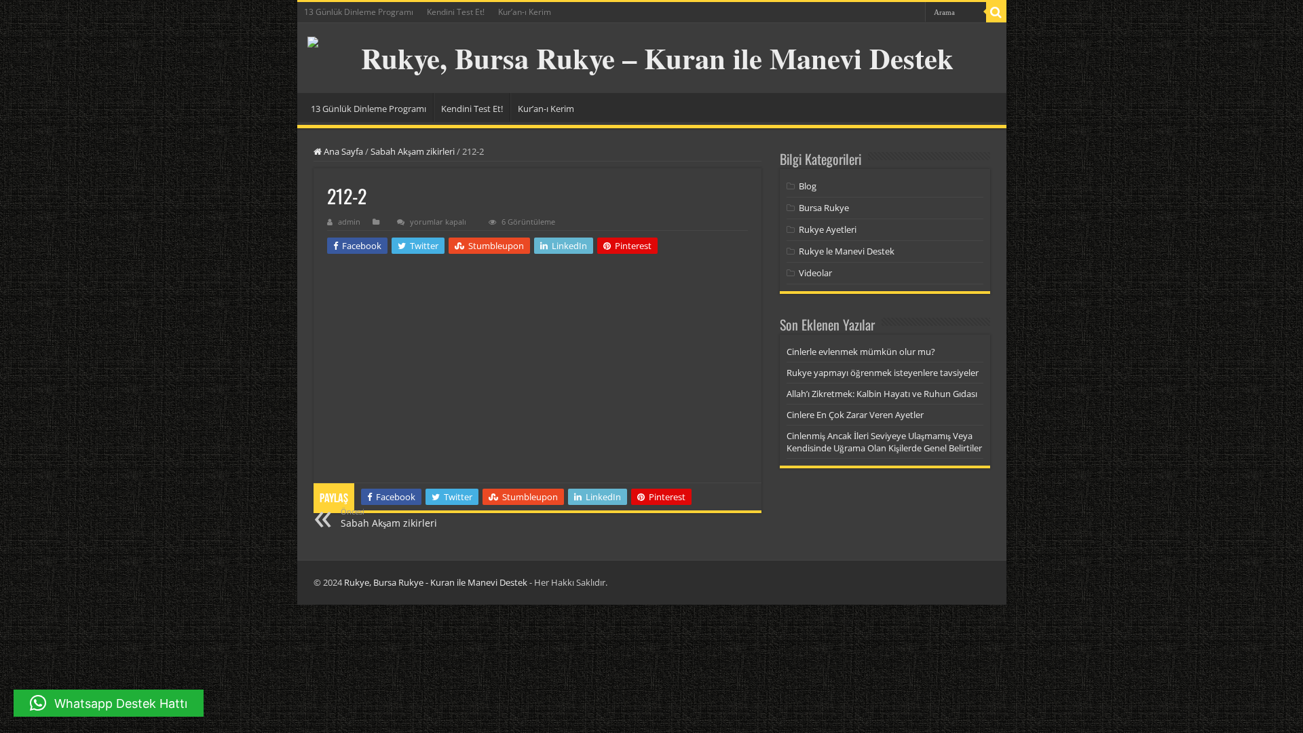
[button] (109, 703)
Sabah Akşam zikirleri (413, 151)
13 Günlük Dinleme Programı (358, 12)
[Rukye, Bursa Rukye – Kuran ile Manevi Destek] (651, 58)
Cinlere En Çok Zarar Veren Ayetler (855, 415)
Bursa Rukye (824, 208)
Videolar (815, 273)
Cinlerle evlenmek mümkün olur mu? (861, 351)
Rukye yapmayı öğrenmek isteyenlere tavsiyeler (883, 372)
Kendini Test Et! (456, 12)
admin (349, 222)
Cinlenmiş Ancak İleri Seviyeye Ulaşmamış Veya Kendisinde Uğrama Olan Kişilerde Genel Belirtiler (884, 442)
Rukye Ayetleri (827, 229)
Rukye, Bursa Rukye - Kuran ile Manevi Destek (435, 582)
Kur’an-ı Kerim (524, 12)
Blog (807, 186)
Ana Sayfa (342, 151)
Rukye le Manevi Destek (846, 251)
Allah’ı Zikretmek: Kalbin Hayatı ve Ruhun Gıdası (882, 394)
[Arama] (996, 12)
